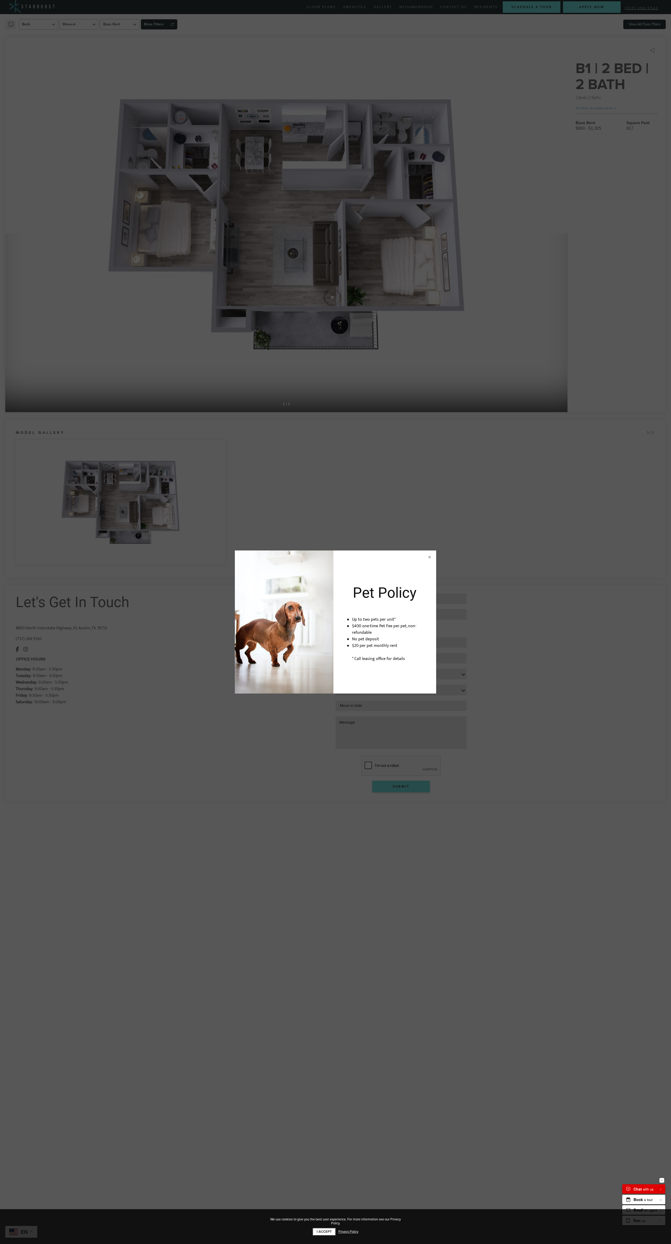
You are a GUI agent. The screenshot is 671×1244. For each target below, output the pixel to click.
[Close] (429, 557)
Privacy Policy (348, 1232)
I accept (324, 1232)
